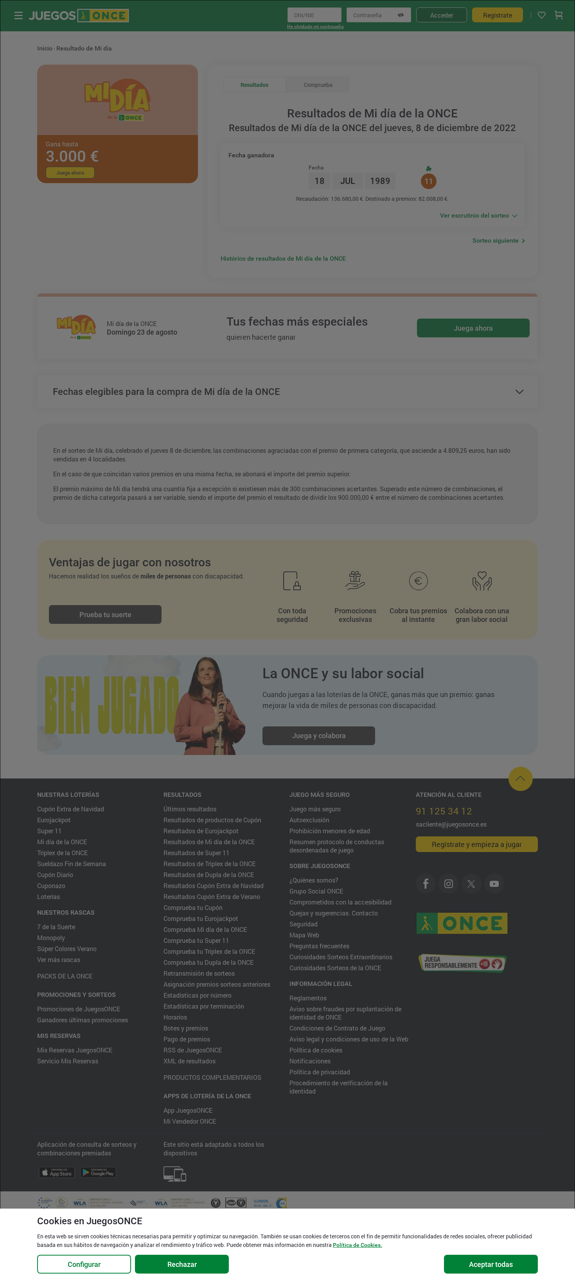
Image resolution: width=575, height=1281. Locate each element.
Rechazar (182, 1264)
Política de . (357, 1245)
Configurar (84, 1264)
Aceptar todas (491, 1264)
